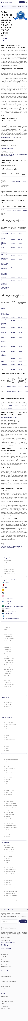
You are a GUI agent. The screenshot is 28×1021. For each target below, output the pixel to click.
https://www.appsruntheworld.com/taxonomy (11, 546)
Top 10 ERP (6, 733)
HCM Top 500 (7, 845)
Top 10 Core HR (7, 858)
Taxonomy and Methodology (7, 998)
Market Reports (4, 1003)
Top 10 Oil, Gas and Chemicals (10, 827)
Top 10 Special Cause (8, 823)
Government (10, 157)
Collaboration (21, 154)
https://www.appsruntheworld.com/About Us (11, 545)
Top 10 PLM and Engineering (10, 739)
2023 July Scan (7, 627)
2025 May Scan (7, 675)
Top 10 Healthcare (8, 794)
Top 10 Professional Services (10, 829)
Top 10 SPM (6, 746)
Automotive (3, 310)
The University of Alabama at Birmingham (14, 606)
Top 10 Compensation (9, 854)
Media (2, 349)
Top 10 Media (7, 816)
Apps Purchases (7, 560)
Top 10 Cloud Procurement (10, 711)
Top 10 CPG (6, 766)
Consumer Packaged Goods (4, 324)
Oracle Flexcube (23, 6)
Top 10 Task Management (9, 893)
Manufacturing (4, 346)
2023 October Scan (8, 634)
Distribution (3, 327)
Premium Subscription (5, 1006)
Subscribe (13, 177)
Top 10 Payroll (7, 860)
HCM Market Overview (9, 847)
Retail (2, 361)
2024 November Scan (9, 662)
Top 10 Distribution (8, 777)
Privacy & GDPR (16, 1017)
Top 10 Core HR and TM (9, 849)
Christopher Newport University (12, 618)
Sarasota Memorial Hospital (11, 616)
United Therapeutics (9, 593)
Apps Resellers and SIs (9, 569)
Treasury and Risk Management (5, 288)
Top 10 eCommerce (8, 728)
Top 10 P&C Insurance (9, 801)
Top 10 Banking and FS (9, 764)
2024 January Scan (8, 640)
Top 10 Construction (8, 772)
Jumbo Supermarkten (10, 603)
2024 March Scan (8, 645)
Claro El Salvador (8, 585)
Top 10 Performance (8, 867)
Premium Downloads (5, 1008)
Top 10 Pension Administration (10, 865)
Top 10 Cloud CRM (8, 702)
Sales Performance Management (5, 280)
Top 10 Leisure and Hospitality (10, 805)
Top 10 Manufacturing (9, 814)
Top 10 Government (8, 786)
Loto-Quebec (8, 601)
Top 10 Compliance (8, 856)
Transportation (4, 364)
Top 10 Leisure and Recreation (10, 807)
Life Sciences (4, 343)
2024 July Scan (7, 654)
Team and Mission (4, 996)
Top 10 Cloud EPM (8, 706)
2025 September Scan (9, 684)
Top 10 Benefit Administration (10, 851)
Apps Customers (7, 562)
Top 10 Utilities (7, 836)
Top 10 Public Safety (8, 792)
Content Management (4, 239)
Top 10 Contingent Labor (9, 876)
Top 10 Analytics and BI (9, 720)
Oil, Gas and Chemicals (3, 355)
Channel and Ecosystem (6, 986)
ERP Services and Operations (7, 155)
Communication (4, 317)
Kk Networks (7, 608)
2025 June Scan (7, 678)
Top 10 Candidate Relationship (10, 878)
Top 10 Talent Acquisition (9, 871)
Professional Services (3, 358)
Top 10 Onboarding (8, 880)
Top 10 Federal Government (10, 788)
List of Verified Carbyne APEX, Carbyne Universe (14, 136)
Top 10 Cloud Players (8, 700)
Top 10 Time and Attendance (10, 895)
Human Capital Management (4, 264)
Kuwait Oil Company (9, 598)
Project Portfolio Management (4, 274)
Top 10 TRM (6, 750)
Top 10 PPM (6, 742)
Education (3, 329)
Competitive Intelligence (6, 976)
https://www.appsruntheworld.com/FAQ (10, 547)
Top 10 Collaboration (8, 722)
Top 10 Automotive (8, 761)
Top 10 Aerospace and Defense (11, 759)
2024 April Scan (7, 647)
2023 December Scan (9, 638)
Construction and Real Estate (5, 320)
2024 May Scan (7, 649)
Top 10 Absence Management (10, 889)
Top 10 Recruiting (7, 882)
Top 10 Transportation (9, 834)
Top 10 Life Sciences (8, 812)
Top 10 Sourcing (7, 884)
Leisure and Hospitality (3, 341)
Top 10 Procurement (8, 744)
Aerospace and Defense (4, 308)
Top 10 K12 (6, 781)
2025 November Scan (8, 689)
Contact (2, 1011)
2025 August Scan (8, 682)
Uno (6, 587)
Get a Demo (22, 2)
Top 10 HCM (6, 735)
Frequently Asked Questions (7, 1001)
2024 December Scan (9, 664)
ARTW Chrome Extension (9, 573)
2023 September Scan (9, 632)
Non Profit (3, 351)
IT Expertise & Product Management (8, 981)
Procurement (3, 277)
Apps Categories (7, 567)
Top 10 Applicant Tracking (9, 873)
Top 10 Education (7, 779)
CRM (26, 154)
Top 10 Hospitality (8, 810)
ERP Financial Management (4, 255)
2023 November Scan (8, 636)
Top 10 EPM (6, 731)
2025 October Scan (8, 686)
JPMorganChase (8, 613)
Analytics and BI (14, 154)
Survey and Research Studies (7, 984)
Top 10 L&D (6, 862)
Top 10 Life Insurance (8, 799)
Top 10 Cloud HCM (8, 708)
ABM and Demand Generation (7, 974)
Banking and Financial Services (5, 314)
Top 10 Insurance (7, 797)
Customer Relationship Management (4, 243)
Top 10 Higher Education (9, 783)
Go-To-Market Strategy (6, 979)
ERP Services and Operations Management (4, 259)
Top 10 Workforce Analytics (10, 897)
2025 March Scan (8, 671)
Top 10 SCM (6, 748)
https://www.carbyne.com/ (7, 148)
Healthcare (15, 157)
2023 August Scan (8, 629)
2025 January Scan (8, 667)
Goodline (7, 582)
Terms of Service (7, 1017)
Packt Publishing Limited (10, 611)
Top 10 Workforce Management (11, 887)
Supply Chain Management (4, 284)
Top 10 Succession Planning (10, 869)
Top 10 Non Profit (7, 818)
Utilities (2, 366)
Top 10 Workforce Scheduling (10, 900)
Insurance (3, 337)
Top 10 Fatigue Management (10, 891)
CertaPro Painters (9, 590)
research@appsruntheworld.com (8, 942)
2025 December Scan (9, 691)
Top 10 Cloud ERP (7, 704)
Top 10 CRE (6, 770)
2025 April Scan (7, 673)
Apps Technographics (9, 571)
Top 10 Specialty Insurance (10, 803)
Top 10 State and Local (9, 790)
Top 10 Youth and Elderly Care (10, 825)
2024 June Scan (7, 651)
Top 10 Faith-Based (8, 821)
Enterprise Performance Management (4, 251)
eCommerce (3, 247)
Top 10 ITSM (6, 737)
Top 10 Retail (6, 832)
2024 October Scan (8, 660)
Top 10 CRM (6, 726)
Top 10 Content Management (10, 724)
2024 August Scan (8, 656)
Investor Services (4, 988)
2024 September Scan (9, 658)
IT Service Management (4, 268)
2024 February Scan (8, 643)
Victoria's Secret (8, 596)
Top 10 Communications (9, 768)
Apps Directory (7, 565)
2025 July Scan (7, 680)
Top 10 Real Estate (8, 775)
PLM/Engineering (4, 270)
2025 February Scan (8, 669)
